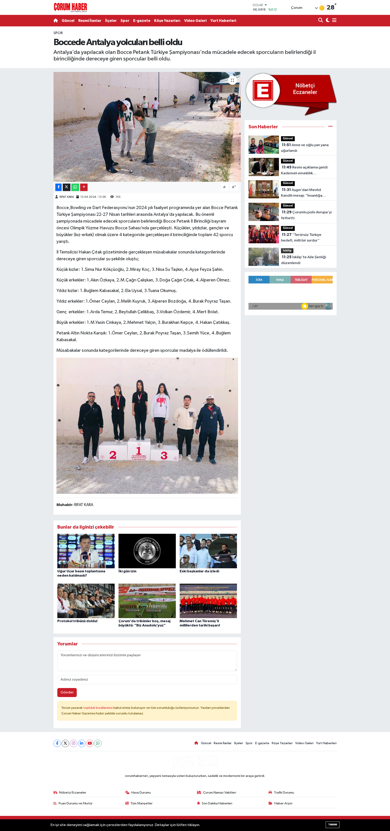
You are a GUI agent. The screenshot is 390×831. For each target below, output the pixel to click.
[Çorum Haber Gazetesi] (70, 7)
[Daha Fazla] (84, 187)
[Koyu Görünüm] (327, 20)
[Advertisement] (34, 98)
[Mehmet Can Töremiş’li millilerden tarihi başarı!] (208, 601)
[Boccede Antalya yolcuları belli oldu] (147, 127)
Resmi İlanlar (89, 21)
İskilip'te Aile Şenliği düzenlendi (303, 260)
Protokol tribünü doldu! (77, 621)
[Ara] (321, 20)
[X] (65, 743)
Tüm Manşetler (141, 803)
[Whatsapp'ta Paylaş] (75, 187)
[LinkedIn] (81, 743)
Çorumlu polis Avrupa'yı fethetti (306, 215)
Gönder (67, 692)
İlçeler (111, 21)
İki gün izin (127, 571)
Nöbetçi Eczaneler (72, 792)
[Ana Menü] (333, 20)
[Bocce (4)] (147, 425)
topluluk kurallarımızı (98, 707)
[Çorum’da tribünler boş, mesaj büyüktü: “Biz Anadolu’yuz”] (147, 601)
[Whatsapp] (98, 743)
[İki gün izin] (147, 551)
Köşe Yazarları (167, 21)
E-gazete (141, 21)
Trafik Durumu (284, 792)
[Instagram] (73, 743)
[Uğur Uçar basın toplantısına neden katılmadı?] (86, 551)
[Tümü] (330, 127)
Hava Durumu (141, 792)
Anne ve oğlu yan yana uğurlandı (305, 148)
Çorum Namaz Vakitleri (219, 792)
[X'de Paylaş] (66, 187)
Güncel (68, 21)
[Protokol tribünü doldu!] (86, 601)
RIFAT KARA (67, 197)
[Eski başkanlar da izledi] (208, 551)
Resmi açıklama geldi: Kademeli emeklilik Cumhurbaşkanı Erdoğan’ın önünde (304, 170)
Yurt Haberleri (223, 21)
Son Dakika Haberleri (217, 803)
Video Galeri (195, 21)
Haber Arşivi (283, 803)
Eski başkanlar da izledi (199, 571)
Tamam (332, 824)
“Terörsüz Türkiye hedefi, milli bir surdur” (301, 238)
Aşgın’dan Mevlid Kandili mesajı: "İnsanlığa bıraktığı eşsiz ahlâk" (301, 193)
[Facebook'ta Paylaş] (58, 187)
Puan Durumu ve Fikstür (76, 803)
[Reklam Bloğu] (291, 94)
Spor (125, 21)
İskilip (287, 250)
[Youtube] (89, 743)
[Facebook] (57, 743)
